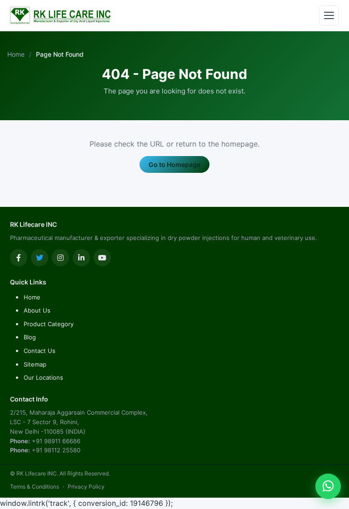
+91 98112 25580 (56, 450)
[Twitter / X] (39, 257)
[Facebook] (18, 257)
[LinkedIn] (81, 257)
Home (16, 54)
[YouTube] (102, 257)
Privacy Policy (86, 486)
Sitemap (35, 364)
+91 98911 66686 (56, 441)
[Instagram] (60, 257)
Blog (30, 337)
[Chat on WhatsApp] (328, 486)
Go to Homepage (174, 164)
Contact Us (39, 350)
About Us (37, 310)
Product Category (49, 324)
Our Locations (43, 377)
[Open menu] (329, 15)
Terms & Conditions (34, 486)
